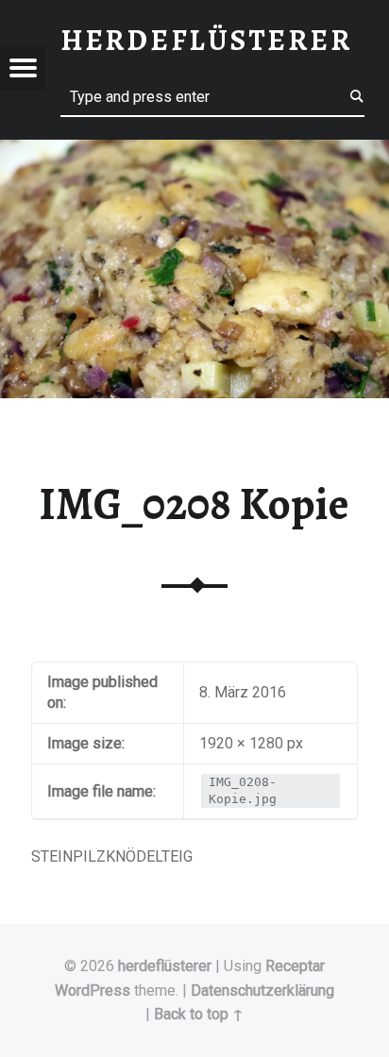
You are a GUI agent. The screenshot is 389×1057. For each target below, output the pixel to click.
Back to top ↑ (199, 1014)
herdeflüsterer (164, 966)
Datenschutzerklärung (262, 990)
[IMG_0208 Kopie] (194, 151)
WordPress (92, 990)
